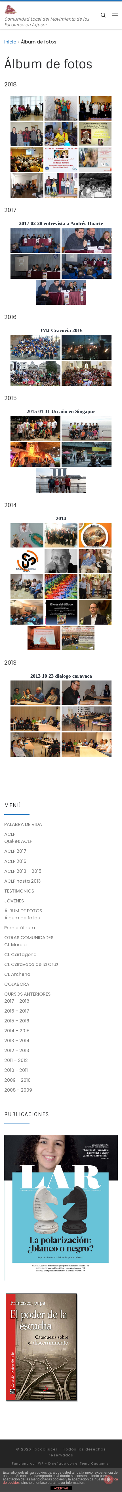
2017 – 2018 (16, 1001)
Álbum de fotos (22, 918)
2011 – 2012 (16, 1060)
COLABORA (16, 984)
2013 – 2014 (17, 1040)
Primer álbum (19, 927)
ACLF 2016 (15, 861)
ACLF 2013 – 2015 (22, 871)
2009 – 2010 (17, 1080)
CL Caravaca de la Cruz (31, 964)
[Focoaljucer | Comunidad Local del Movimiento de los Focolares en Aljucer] (10, 9)
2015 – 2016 (16, 1021)
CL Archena (17, 974)
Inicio (10, 42)
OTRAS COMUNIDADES (28, 937)
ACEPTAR (61, 1488)
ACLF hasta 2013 (22, 881)
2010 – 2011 (16, 1070)
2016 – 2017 (16, 1011)
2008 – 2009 (18, 1090)
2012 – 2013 (16, 1050)
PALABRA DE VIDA (23, 824)
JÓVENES (14, 901)
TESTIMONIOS (19, 891)
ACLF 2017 (15, 851)
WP (40, 1463)
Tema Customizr (95, 1463)
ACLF (9, 834)
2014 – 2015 (17, 1031)
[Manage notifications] (108, 1479)
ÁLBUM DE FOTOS (23, 911)
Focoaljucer (45, 1449)
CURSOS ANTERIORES (27, 994)
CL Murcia (15, 944)
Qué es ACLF (18, 841)
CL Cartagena (20, 954)
